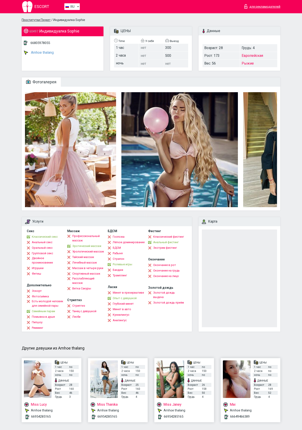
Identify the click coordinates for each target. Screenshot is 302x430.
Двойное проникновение (42, 260)
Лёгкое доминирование (129, 242)
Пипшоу (37, 322)
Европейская (252, 56)
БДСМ (117, 247)
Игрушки (38, 268)
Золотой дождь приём (168, 302)
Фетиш (36, 273)
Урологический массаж (88, 251)
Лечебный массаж (84, 262)
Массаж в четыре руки (87, 268)
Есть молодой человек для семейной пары (47, 303)
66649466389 (240, 417)
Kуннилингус (121, 314)
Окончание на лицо (166, 276)
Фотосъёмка (40, 296)
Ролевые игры (122, 264)
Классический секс (45, 236)
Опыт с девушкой (125, 298)
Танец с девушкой (84, 311)
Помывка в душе (43, 316)
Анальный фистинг (166, 242)
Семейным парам (43, 311)
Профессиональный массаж (86, 238)
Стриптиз (78, 305)
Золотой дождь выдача (164, 295)
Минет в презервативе (128, 292)
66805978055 (40, 43)
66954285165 (41, 417)
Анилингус (120, 320)
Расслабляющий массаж (83, 281)
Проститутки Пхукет (36, 20)
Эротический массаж (86, 246)
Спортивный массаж (86, 273)
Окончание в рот (164, 265)
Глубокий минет (123, 303)
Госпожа (118, 236)
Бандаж (118, 269)
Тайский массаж (83, 257)
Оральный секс (42, 247)
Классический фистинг (168, 236)
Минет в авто (122, 309)
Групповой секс (42, 253)
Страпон (118, 258)
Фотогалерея (44, 82)
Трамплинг (120, 275)
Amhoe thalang (42, 52)
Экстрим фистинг (165, 247)
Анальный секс (42, 242)
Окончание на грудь (166, 270)
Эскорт (37, 290)
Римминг (37, 327)
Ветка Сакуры (81, 288)
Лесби (76, 316)
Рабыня (118, 253)
